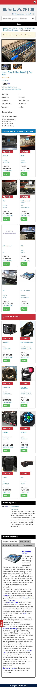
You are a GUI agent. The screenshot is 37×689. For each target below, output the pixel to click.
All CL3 (5, 207)
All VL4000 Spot (7, 394)
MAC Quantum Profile (27, 342)
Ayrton (22, 437)
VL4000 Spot (6, 387)
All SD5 (23, 252)
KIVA (22, 477)
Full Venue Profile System (25, 201)
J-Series (5, 432)
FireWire (6, 628)
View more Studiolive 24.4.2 (9, 87)
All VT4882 (6, 484)
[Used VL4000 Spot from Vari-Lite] (9, 374)
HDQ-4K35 (6, 342)
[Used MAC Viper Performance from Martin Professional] (27, 374)
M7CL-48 (5, 156)
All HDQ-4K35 (6, 349)
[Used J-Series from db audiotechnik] (9, 419)
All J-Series (6, 439)
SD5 (22, 246)
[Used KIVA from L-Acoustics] (27, 464)
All (3, 252)
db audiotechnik (7, 437)
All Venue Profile (25, 207)
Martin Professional (26, 347)
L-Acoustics (24, 482)
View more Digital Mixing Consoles (11, 89)
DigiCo (22, 250)
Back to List (7, 28)
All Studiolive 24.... (25, 297)
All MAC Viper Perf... (26, 394)
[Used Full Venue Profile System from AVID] (27, 187)
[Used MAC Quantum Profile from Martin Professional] (27, 329)
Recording (6, 596)
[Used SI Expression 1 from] (9, 232)
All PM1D (23, 162)
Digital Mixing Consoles (10, 30)
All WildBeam (24, 439)
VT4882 (5, 477)
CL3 (4, 201)
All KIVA (23, 484)
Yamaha (5, 160)
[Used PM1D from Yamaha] (27, 142)
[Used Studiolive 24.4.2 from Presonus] (18, 61)
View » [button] (6, 174)
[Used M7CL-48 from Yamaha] (9, 142)
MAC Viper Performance (24, 387)
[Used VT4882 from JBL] (9, 464)
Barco (4, 347)
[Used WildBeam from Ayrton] (27, 419)
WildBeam (23, 432)
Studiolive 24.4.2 (25, 291)
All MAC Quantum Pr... (26, 349)
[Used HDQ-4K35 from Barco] (9, 329)
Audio (21, 28)
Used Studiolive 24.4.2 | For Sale (16, 73)
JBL (4, 482)
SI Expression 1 (7, 246)
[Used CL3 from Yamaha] (9, 187)
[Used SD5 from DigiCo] (27, 232)
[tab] (9, 541)
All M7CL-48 (6, 162)
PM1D (22, 156)
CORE (25, 613)
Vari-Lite (5, 392)
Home (15, 28)
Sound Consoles (30, 28)
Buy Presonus (14, 509)
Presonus (4, 80)
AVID (22, 205)
